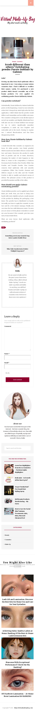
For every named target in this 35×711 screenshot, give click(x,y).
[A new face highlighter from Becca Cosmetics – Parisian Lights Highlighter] (9, 469)
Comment (7, 326)
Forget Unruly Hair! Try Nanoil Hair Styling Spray (22, 489)
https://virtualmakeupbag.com (23, 708)
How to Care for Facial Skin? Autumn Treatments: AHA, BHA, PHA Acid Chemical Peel (22, 513)
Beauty (14, 61)
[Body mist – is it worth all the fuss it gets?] (9, 480)
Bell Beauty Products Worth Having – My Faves (22, 501)
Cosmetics (19, 61)
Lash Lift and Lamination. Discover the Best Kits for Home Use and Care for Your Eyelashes (17, 601)
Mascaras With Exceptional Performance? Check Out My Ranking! (17, 664)
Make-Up (8, 544)
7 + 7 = (8, 373)
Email (6, 363)
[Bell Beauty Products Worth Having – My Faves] (9, 500)
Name (7, 354)
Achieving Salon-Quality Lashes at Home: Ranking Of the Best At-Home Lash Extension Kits (17, 633)
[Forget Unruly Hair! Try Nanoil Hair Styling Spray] (9, 490)
